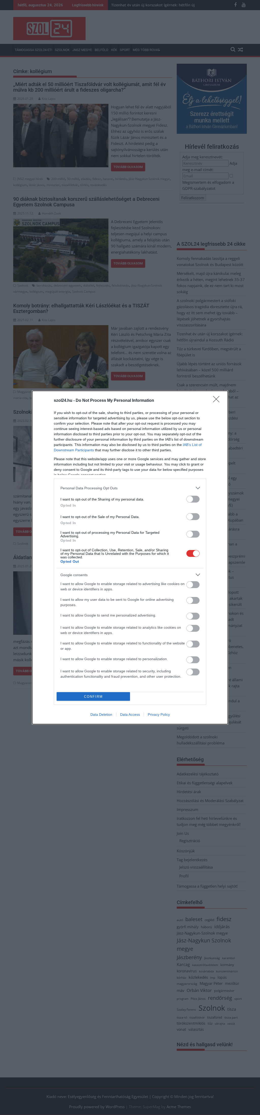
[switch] (193, 499)
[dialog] (130, 557)
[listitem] (130, 488)
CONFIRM (93, 696)
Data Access (130, 714)
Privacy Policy (159, 714)
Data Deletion (101, 714)
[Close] (218, 401)
